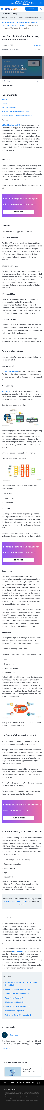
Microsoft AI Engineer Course (15, 901)
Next (37, 81)
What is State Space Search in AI (17, 1006)
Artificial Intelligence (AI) (11, 125)
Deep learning (7, 391)
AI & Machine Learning (22, 22)
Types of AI (5, 103)
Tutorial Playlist (7, 86)
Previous (7, 81)
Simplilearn (14, 1035)
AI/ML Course (17, 951)
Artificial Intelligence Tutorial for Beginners (19, 24)
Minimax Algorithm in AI (14, 1002)
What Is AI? (5, 99)
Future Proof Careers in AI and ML (18, 989)
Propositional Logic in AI (14, 1011)
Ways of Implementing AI (10, 107)
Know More (18, 212)
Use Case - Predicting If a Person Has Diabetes (17, 116)
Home (4, 22)
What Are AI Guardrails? (14, 998)
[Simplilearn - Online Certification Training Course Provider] (11, 8)
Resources (10, 22)
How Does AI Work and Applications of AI (15, 112)
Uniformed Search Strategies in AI (18, 1015)
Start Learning (19, 818)
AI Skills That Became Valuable (17, 994)
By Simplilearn (37, 45)
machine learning (11, 371)
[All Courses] (2, 9)
